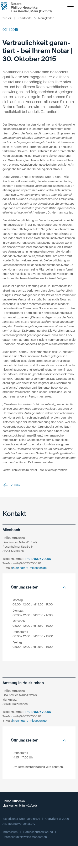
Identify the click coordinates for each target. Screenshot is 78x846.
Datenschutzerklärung (38, 832)
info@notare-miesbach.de (29, 568)
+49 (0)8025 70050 (38, 559)
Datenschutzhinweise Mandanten (24, 837)
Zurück (15, 485)
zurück (8, 18)
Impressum (10, 832)
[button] (39, 587)
